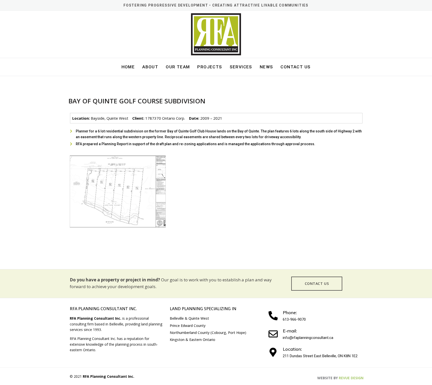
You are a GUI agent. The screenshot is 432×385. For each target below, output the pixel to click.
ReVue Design (340, 377)
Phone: (290, 312)
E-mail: (290, 331)
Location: (292, 349)
